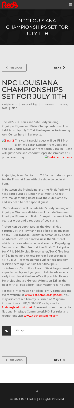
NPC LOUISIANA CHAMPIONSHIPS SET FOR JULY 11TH (34, 89)
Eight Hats (11, 105)
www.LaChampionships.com (44, 295)
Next (57, 68)
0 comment (48, 105)
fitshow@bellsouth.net (17, 307)
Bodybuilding (29, 105)
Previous (16, 68)
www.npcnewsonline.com (41, 315)
